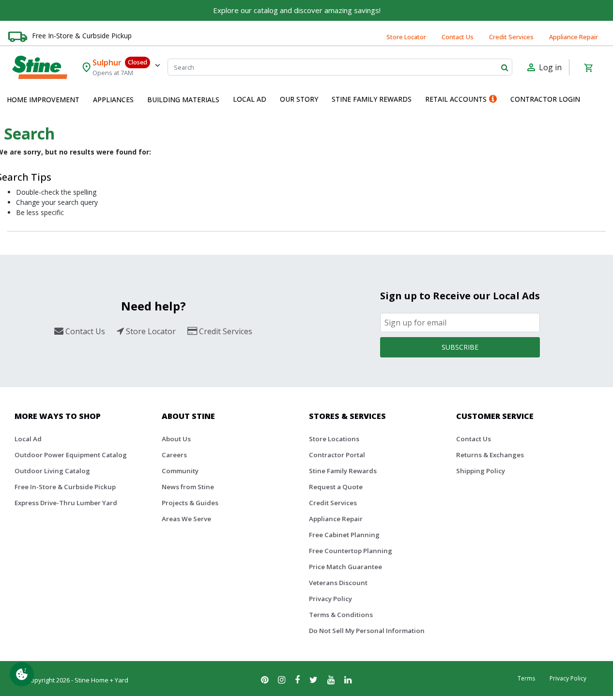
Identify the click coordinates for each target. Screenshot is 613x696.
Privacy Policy (330, 598)
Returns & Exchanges (490, 454)
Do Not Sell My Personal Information (367, 630)
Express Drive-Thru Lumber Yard (66, 502)
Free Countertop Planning (350, 550)
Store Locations (334, 438)
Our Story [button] (299, 99)
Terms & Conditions (341, 614)
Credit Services (511, 36)
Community (180, 470)
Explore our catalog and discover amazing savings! (297, 10)
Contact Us (458, 36)
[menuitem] (43, 100)
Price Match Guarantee (345, 566)
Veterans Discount (338, 582)
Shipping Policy (480, 470)
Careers (174, 454)
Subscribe (460, 347)
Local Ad (28, 438)
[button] (43, 100)
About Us (176, 438)
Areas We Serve (186, 518)
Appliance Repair (573, 36)
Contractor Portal (337, 454)
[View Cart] (588, 67)
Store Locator (406, 36)
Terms (526, 678)
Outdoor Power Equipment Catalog (71, 454)
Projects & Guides (190, 502)
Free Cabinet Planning (344, 534)
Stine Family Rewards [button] (372, 99)
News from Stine (188, 486)
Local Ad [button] (249, 99)
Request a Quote (336, 486)
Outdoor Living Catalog (52, 470)
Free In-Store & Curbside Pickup (82, 35)
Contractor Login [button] (545, 99)
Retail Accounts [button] (456, 99)
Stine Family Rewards (343, 470)
